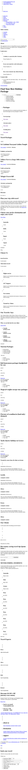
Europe (4, 33)
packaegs (13, 725)
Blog (4, 25)
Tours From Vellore (10, 24)
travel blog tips (10, 738)
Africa (4, 37)
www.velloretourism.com (13, 742)
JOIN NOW (3, 325)
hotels (16, 725)
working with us (17, 738)
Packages (5, 20)
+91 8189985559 (7, 2)
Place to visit (6, 19)
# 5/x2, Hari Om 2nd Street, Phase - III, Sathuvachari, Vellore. (14, 713)
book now (5, 15)
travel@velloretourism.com (9, 1)
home (4, 725)
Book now (5, 11)
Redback (4, 743)
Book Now (24, 207)
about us (5, 18)
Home (4, 17)
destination (8, 725)
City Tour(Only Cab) (10, 23)
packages (23, 738)
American (5, 34)
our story (5, 738)
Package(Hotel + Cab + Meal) (12, 22)
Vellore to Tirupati (23, 731)
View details (3, 147)
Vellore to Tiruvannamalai (19, 732)
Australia (5, 32)
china (4, 35)
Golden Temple (6, 731)
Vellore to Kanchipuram (8, 732)
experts (19, 725)
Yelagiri (17, 731)
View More (3, 217)
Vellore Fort (12, 731)
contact (4, 26)
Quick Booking (4, 85)
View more (5, 119)
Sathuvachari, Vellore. (8, 4)
